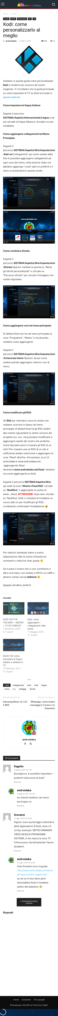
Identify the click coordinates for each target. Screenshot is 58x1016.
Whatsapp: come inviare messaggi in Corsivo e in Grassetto (42, 705)
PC (30, 19)
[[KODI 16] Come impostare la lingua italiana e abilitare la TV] (13, 645)
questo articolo (11, 97)
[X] (31, 744)
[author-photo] (29, 735)
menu (6, 689)
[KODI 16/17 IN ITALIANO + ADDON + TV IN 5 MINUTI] (13, 608)
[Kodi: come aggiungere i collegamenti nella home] (38, 608)
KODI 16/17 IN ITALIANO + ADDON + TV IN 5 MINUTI (13, 622)
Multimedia (22, 19)
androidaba (11, 41)
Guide (14, 14)
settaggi (22, 689)
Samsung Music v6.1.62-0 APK (15, 703)
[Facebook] (26, 744)
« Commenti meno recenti (29, 902)
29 (54, 41)
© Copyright (39, 999)
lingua (44, 685)
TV (34, 19)
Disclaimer (26, 999)
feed (29, 685)
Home (6, 14)
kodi (36, 685)
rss (14, 689)
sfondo (32, 689)
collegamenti (18, 685)
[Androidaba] (29, 4)
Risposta (17, 782)
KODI (13, 19)
